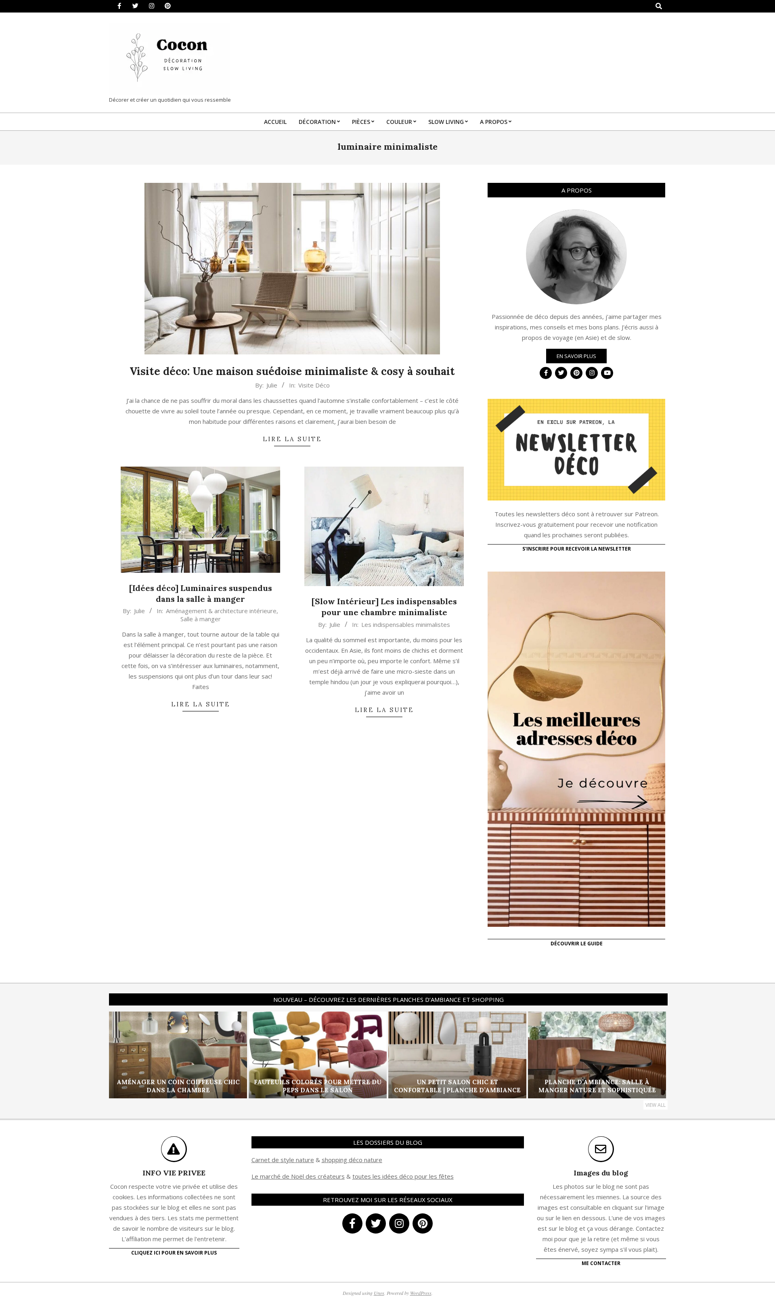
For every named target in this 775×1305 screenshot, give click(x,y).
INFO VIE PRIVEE (173, 1172)
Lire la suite (292, 439)
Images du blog (601, 1172)
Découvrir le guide (577, 943)
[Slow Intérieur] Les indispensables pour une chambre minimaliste (384, 606)
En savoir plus (576, 356)
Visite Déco (314, 385)
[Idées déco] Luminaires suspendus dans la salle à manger (200, 593)
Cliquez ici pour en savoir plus (174, 1252)
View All (655, 1105)
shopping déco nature (352, 1160)
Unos (379, 1293)
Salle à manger (200, 619)
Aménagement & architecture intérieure (221, 611)
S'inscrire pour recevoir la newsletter (576, 548)
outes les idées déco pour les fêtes (404, 1176)
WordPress (420, 1293)
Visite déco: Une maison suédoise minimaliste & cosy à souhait (292, 371)
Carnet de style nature (282, 1160)
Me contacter (601, 1263)
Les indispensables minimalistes (405, 624)
